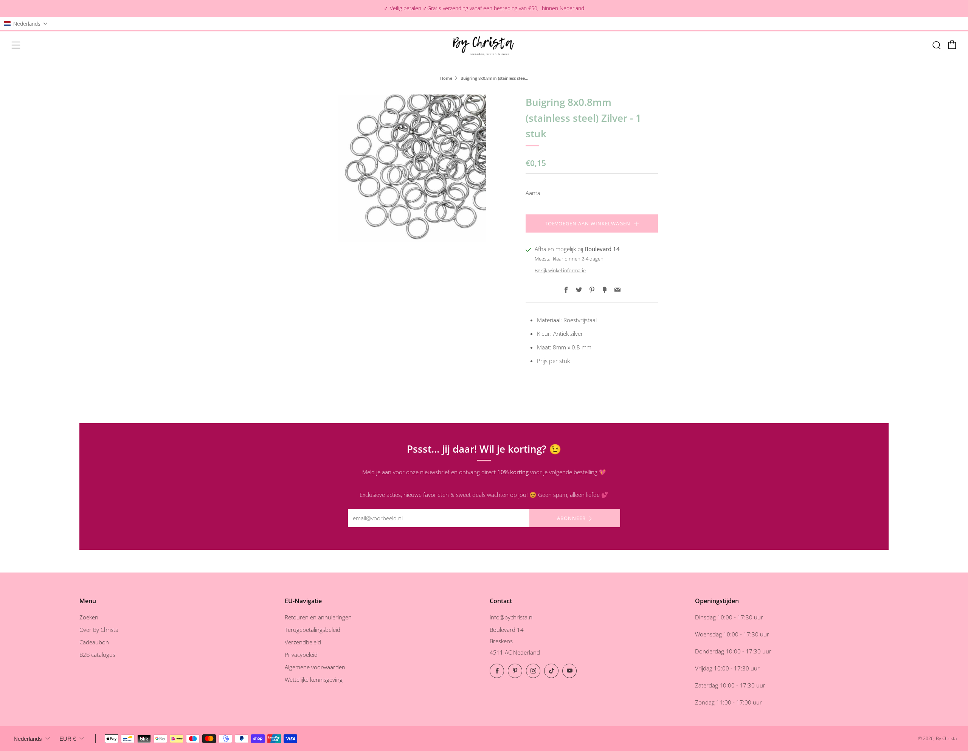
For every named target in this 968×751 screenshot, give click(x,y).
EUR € (67, 738)
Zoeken (88, 617)
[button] (25, 23)
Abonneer (571, 518)
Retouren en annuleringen (318, 617)
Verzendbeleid (303, 642)
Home (446, 78)
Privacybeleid (301, 654)
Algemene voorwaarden (315, 667)
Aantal (533, 193)
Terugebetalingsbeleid (312, 629)
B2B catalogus (97, 654)
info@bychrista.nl (512, 617)
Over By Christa (98, 629)
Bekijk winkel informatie (560, 270)
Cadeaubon (94, 642)
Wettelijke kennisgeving (314, 679)
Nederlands (28, 738)
